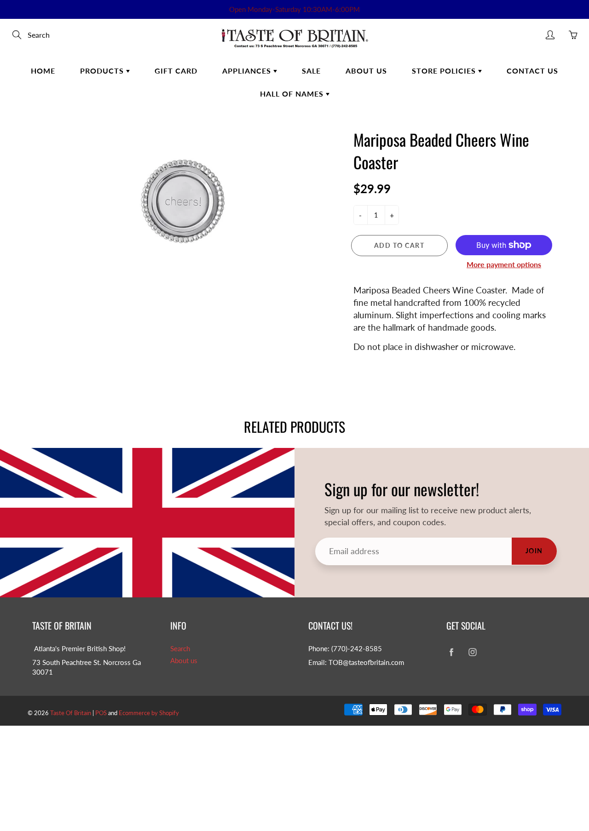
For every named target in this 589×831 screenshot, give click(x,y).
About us (183, 661)
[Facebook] (451, 652)
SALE (311, 70)
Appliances (247, 70)
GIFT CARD (176, 70)
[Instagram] (472, 652)
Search (180, 649)
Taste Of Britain (71, 712)
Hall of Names (293, 93)
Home (43, 70)
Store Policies (445, 70)
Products (103, 70)
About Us (366, 70)
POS (101, 712)
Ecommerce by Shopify (149, 712)
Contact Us (532, 70)
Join (534, 551)
